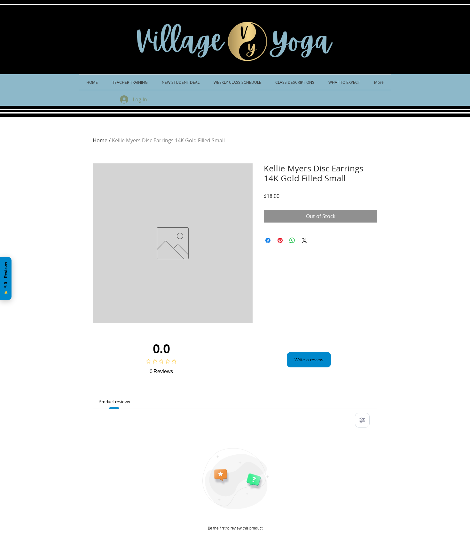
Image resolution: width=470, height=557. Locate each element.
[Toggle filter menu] (362, 420)
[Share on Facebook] (268, 240)
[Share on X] (304, 240)
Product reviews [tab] (114, 401)
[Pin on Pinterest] (280, 240)
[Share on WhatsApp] (292, 240)
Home (100, 140)
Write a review (308, 359)
